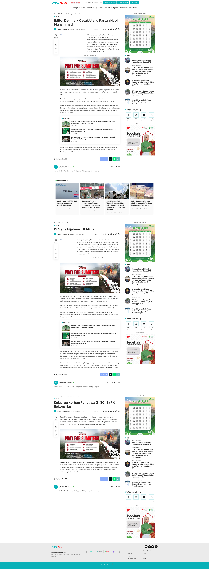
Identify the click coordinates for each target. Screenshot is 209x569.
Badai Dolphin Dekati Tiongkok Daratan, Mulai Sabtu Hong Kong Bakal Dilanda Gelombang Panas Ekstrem (116, 205)
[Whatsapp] (156, 546)
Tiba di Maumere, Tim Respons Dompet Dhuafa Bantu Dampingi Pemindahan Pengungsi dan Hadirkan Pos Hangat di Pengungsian (143, 71)
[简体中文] (79, 2)
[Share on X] (103, 29)
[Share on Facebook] (101, 29)
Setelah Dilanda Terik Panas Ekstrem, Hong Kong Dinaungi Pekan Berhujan (142, 102)
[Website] (112, 167)
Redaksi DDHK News (63, 29)
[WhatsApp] (151, 117)
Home (55, 14)
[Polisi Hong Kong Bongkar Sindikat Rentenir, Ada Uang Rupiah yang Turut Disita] (141, 191)
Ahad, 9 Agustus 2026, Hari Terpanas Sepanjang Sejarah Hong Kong (67, 203)
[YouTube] (116, 167)
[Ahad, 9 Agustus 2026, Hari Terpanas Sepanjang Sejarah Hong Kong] (67, 191)
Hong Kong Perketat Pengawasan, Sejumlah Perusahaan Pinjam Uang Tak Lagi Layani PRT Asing (91, 204)
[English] (74, 2)
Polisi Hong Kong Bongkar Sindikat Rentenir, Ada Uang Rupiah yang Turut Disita (141, 203)
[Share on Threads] (111, 29)
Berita (133, 58)
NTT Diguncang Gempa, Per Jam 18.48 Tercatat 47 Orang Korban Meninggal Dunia (143, 93)
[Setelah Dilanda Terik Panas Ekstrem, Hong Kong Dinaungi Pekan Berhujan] (127, 101)
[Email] (113, 29)
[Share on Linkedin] (108, 29)
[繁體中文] (77, 2)
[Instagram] (119, 167)
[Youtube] (143, 117)
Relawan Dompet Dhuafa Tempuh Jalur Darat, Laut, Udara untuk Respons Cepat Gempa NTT (143, 83)
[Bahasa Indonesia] (72, 2)
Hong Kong (139, 97)
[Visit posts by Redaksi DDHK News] (55, 29)
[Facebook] (114, 167)
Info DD (57, 16)
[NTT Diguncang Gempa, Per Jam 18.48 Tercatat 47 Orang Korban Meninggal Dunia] (127, 92)
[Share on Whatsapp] (106, 29)
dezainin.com (118, 564)
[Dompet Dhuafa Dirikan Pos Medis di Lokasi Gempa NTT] (127, 60)
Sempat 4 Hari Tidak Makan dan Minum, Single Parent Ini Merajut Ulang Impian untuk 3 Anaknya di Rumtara (93, 122)
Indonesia (138, 58)
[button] (116, 29)
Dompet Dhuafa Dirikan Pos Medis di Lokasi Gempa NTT (141, 61)
